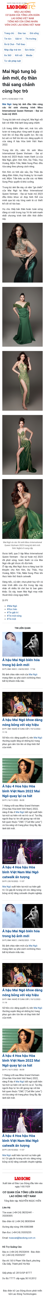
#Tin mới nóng (14, 615)
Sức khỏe (29, 49)
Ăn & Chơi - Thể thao (14, 44)
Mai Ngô (7, 104)
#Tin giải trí (12, 612)
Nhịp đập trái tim (12, 49)
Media (29, 55)
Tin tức (8, 38)
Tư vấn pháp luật (12, 61)
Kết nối (18, 55)
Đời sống (34, 33)
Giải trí (18, 38)
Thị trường (30, 38)
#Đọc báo (12, 609)
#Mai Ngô (12, 606)
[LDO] (22, 645)
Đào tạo (22, 33)
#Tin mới (11, 619)
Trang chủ (9, 33)
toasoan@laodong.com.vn (22, 1237)
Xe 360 (7, 55)
